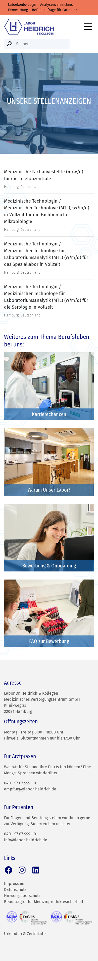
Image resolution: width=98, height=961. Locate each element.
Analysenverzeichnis (56, 5)
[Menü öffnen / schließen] (88, 26)
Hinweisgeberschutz (22, 895)
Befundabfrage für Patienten (55, 10)
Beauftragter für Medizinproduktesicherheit (43, 901)
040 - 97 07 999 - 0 (20, 783)
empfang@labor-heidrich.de (30, 789)
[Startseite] (29, 26)
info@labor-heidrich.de (25, 840)
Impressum (14, 883)
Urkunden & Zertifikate (25, 933)
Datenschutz (15, 889)
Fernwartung (18, 10)
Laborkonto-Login (22, 5)
